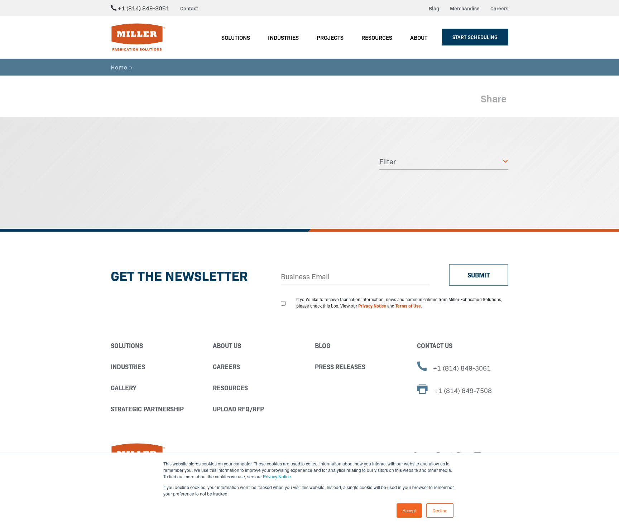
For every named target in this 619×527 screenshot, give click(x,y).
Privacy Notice (277, 476)
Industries (128, 366)
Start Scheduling (475, 36)
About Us (227, 345)
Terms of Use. (408, 306)
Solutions (127, 345)
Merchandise (465, 8)
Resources (230, 387)
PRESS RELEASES (340, 366)
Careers (499, 8)
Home (119, 67)
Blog (434, 8)
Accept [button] (409, 510)
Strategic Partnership (147, 408)
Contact (189, 8)
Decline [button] (439, 510)
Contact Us (434, 345)
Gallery (123, 387)
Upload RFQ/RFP (238, 408)
